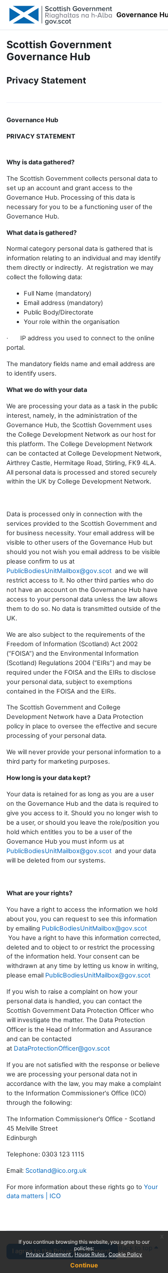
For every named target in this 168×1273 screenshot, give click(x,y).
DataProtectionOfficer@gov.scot (62, 1048)
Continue (84, 1265)
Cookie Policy (125, 1254)
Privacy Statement (49, 1254)
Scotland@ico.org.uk (56, 1170)
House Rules (90, 1254)
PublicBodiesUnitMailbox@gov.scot (59, 571)
